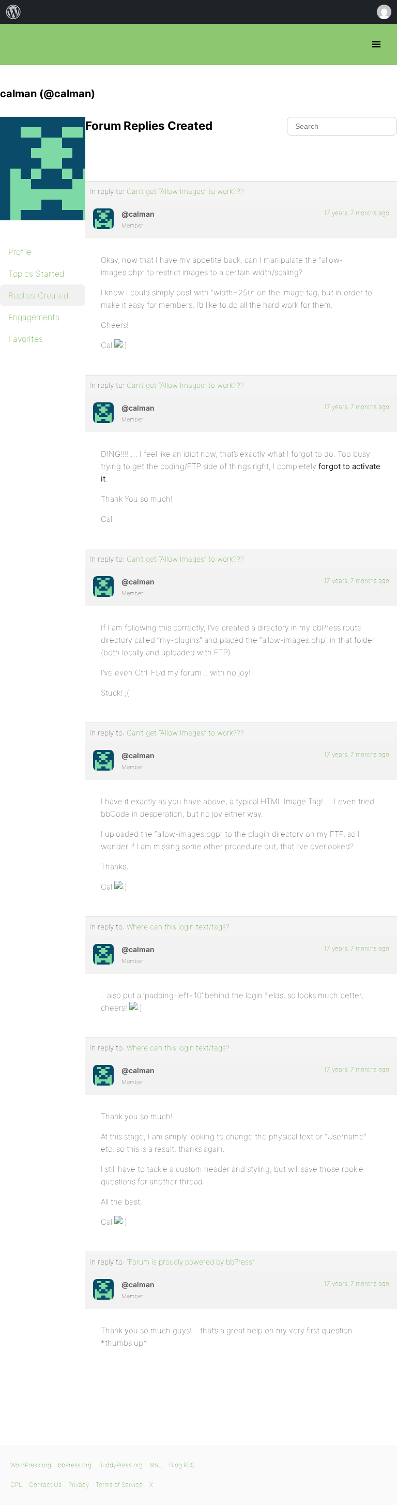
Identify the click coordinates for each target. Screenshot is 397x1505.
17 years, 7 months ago (356, 213)
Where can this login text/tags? (178, 926)
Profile (20, 252)
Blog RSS (181, 1465)
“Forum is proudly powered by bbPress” (190, 1261)
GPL (16, 1484)
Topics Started (36, 273)
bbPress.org (17, 44)
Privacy (78, 1484)
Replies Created (38, 295)
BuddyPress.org (120, 1465)
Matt (155, 1465)
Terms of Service (119, 1484)
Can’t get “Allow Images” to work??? (185, 191)
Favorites (25, 339)
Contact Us (45, 1484)
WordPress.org (30, 1465)
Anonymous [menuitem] (383, 12)
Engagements (33, 317)
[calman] (51, 227)
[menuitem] (13, 12)
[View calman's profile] (103, 218)
